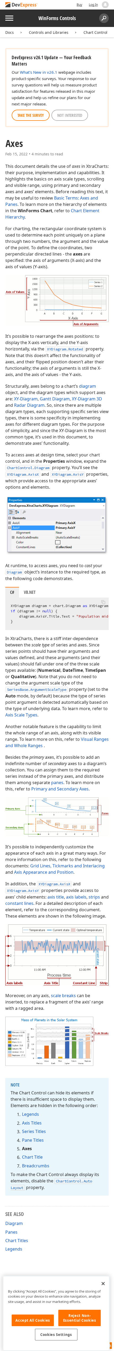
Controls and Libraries (48, 32)
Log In (93, 4)
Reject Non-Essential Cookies (79, 1318)
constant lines (19, 903)
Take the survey (30, 115)
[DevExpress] (21, 5)
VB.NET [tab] (30, 592)
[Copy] (103, 602)
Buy (79, 4)
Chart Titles (16, 1240)
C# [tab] (12, 592)
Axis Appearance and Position (43, 872)
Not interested (69, 115)
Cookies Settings (56, 1334)
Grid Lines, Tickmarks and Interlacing (67, 866)
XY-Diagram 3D (87, 399)
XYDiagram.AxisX (23, 474)
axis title (55, 897)
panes (57, 782)
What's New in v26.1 (38, 72)
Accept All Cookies (32, 1320)
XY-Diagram (26, 399)
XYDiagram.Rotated (65, 349)
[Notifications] (105, 4)
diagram (87, 386)
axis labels (76, 897)
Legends (30, 1114)
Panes (11, 1232)
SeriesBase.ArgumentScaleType (36, 689)
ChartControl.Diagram (28, 467)
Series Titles (34, 1131)
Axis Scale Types (21, 715)
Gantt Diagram (55, 399)
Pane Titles (33, 1140)
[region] (56, 1313)
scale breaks (63, 995)
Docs (9, 32)
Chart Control (95, 32)
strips (94, 897)
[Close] (103, 1283)
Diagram (14, 572)
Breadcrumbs (35, 1166)
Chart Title (32, 1157)
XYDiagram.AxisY (68, 474)
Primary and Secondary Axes (60, 789)
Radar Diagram (29, 405)
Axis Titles (32, 1123)
